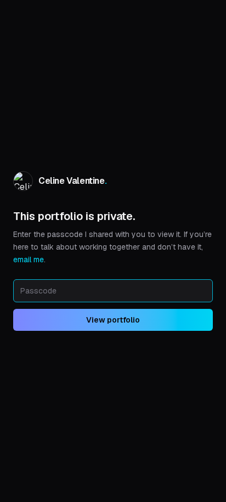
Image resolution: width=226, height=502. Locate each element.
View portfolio (113, 320)
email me (28, 259)
